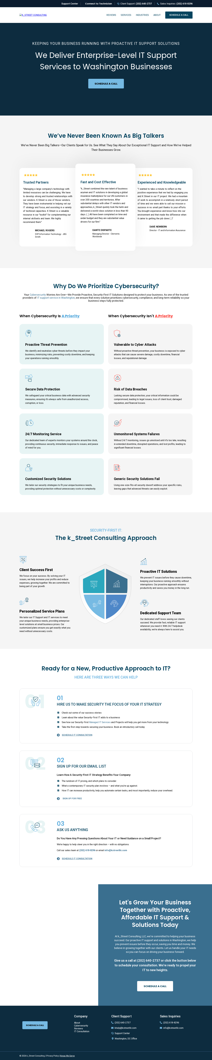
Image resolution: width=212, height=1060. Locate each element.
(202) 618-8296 (171, 1022)
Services (126, 15)
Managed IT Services (100, 722)
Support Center (122, 1033)
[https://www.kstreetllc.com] (33, 15)
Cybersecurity (38, 294)
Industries (142, 15)
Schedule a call (178, 15)
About (157, 15)
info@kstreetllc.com (173, 1028)
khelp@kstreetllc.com (125, 1028)
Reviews (111, 15)
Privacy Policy (52, 1056)
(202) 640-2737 (148, 960)
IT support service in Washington (56, 297)
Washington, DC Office (126, 1038)
